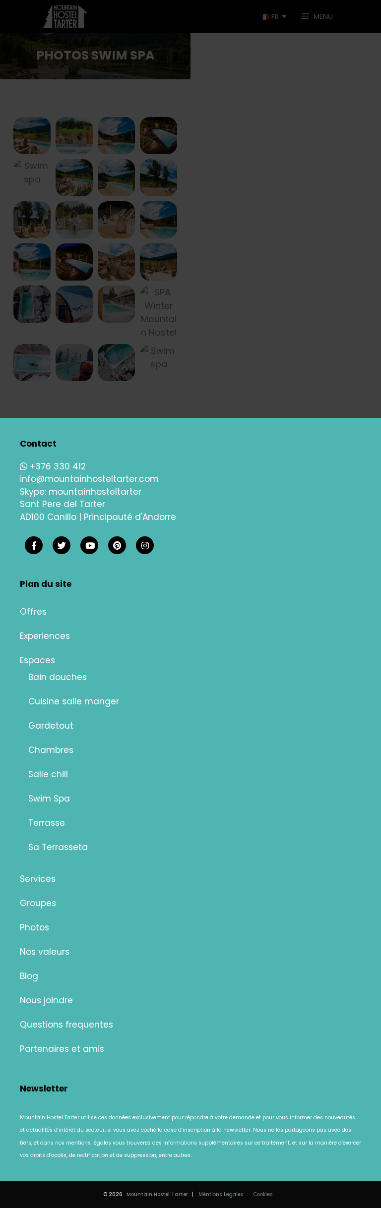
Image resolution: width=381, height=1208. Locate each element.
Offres (33, 612)
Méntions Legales (221, 1194)
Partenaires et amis (62, 1049)
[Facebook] (34, 546)
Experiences (45, 636)
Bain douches (57, 677)
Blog (29, 976)
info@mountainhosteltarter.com (89, 479)
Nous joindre (46, 1000)
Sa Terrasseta (58, 847)
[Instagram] (145, 546)
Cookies (263, 1194)
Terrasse (46, 823)
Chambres (50, 750)
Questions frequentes (66, 1025)
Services (38, 879)
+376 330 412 (56, 466)
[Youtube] (89, 546)
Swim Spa (49, 799)
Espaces (37, 660)
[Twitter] (61, 546)
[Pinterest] (117, 546)
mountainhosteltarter (95, 492)
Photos (34, 927)
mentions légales (88, 1143)
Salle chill (48, 774)
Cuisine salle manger (73, 701)
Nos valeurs (44, 952)
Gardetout (50, 726)
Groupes (38, 903)
